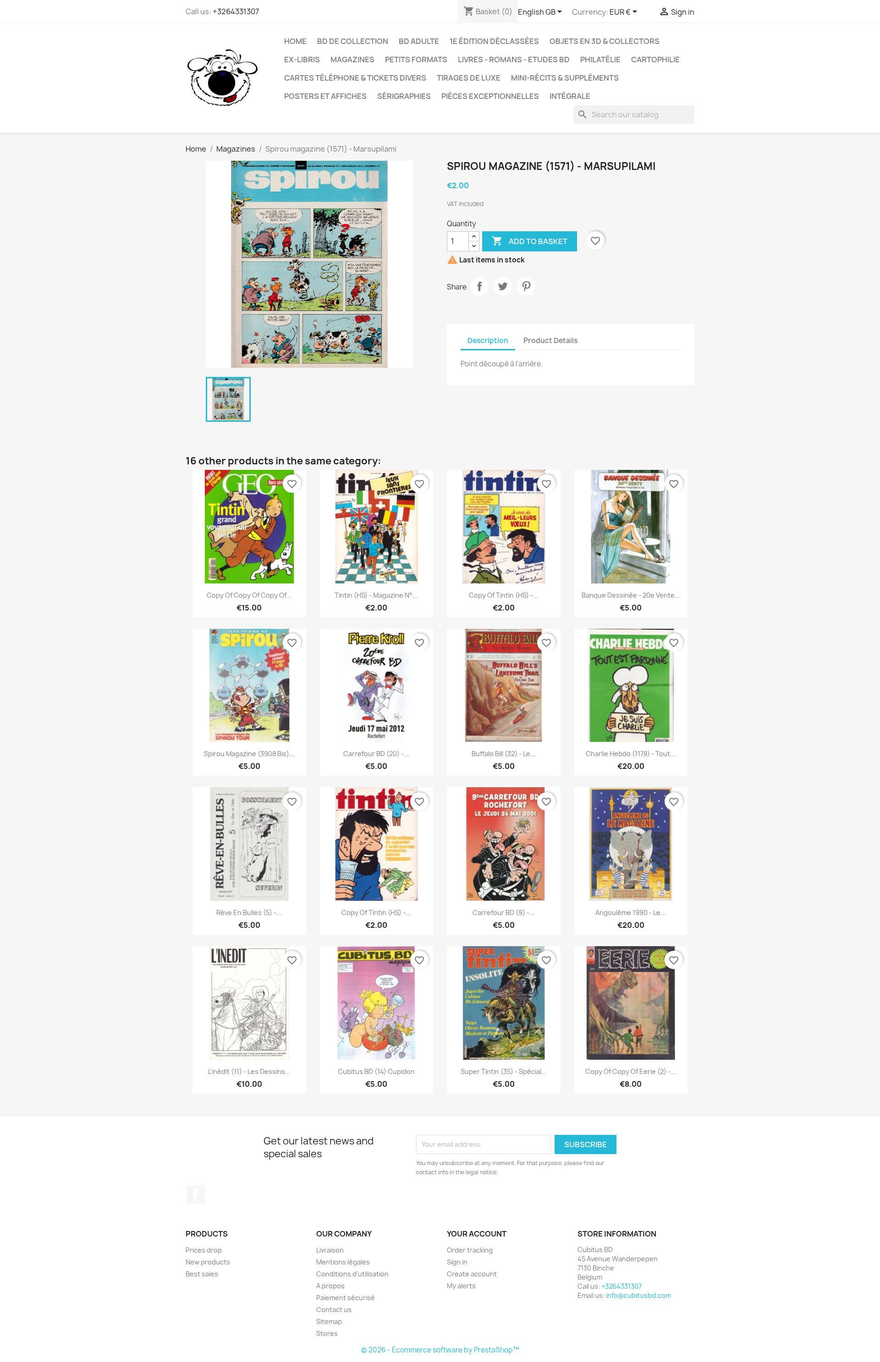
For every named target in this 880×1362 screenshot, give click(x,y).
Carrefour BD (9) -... (504, 912)
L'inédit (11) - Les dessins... (249, 1071)
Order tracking (470, 1250)
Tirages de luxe (468, 78)
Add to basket (529, 240)
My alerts (461, 1285)
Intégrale (570, 96)
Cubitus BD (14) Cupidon (376, 1071)
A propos (330, 1285)
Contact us (334, 1309)
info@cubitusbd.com (638, 1295)
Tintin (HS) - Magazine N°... (376, 595)
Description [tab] (488, 340)
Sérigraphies (404, 96)
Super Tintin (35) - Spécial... (504, 1071)
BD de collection (352, 41)
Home (295, 41)
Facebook (196, 1194)
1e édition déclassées (494, 41)
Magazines (352, 59)
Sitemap (329, 1321)
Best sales (202, 1273)
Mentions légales (343, 1262)
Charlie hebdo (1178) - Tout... (631, 753)
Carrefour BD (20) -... (376, 753)
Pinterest (526, 286)
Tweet (503, 286)
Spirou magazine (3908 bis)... (249, 753)
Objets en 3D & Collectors (605, 41)
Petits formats (416, 59)
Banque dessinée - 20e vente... (631, 595)
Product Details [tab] (550, 340)
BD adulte (419, 41)
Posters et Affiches (325, 96)
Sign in (457, 1262)
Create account (472, 1273)
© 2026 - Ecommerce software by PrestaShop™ (440, 1350)
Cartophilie (655, 59)
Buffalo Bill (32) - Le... (504, 753)
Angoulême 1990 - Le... (630, 912)
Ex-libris (302, 59)
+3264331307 (236, 11)
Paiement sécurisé (345, 1297)
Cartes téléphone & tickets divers (355, 78)
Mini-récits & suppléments (565, 78)
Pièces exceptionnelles (490, 96)
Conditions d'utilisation (352, 1273)
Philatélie (600, 59)
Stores (327, 1333)
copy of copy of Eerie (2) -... (630, 1071)
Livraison (330, 1250)
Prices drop (204, 1250)
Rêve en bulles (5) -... (249, 912)
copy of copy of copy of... (249, 595)
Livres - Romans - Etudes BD (514, 59)
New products (208, 1262)
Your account (476, 1234)
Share (479, 286)
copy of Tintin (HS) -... (504, 595)
